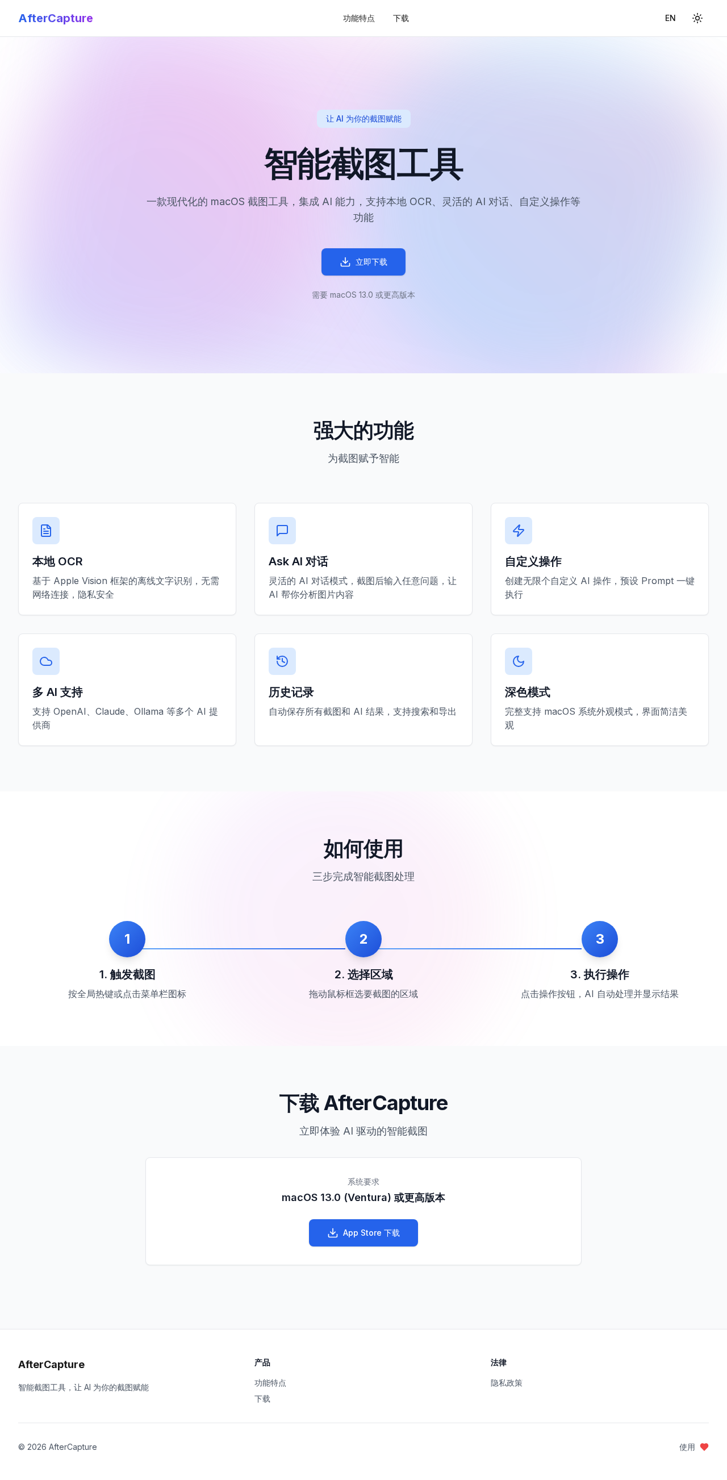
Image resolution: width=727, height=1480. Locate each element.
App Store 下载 (371, 1232)
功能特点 (359, 18)
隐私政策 (507, 1382)
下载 (401, 18)
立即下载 (371, 261)
